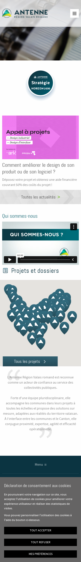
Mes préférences (40, 554)
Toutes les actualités (38, 197)
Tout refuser (40, 542)
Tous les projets (27, 361)
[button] (40, 343)
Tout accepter (40, 530)
